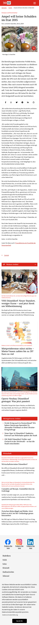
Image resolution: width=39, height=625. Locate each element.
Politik (10, 8)
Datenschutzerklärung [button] (10, 615)
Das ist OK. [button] (19, 621)
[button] (5, 102)
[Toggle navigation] (34, 3)
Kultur (5, 564)
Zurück (6, 255)
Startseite (4, 8)
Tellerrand (6, 576)
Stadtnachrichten (8, 572)
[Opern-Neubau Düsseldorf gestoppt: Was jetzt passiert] (19, 379)
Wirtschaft (7, 453)
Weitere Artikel (12, 264)
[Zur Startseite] (7, 2)
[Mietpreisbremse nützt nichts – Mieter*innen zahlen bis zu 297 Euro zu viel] (19, 333)
